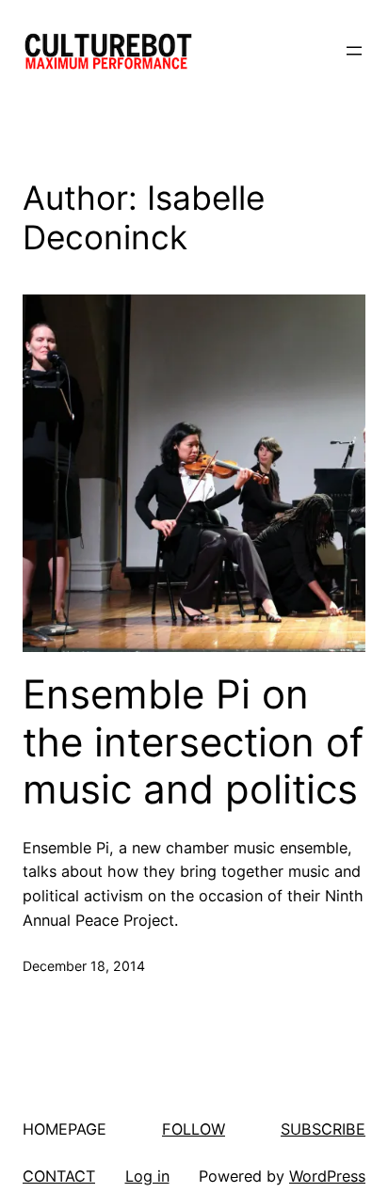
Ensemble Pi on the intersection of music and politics (193, 742)
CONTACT (59, 1176)
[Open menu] (354, 51)
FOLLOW (193, 1129)
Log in (147, 1176)
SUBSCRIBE (323, 1129)
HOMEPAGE (64, 1129)
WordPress (327, 1176)
